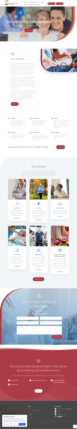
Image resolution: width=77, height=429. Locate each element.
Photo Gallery (30, 417)
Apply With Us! (32, 4)
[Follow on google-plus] (61, 416)
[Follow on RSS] (59, 416)
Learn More (17, 218)
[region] (14, 421)
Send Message (56, 337)
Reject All (15, 424)
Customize (7, 424)
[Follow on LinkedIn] (57, 416)
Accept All (22, 424)
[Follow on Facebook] (55, 416)
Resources (38, 4)
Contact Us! (60, 3)
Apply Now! (52, 3)
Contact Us (26, 4)
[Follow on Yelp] (63, 416)
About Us (15, 103)
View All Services (38, 279)
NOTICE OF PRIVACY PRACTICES (34, 410)
